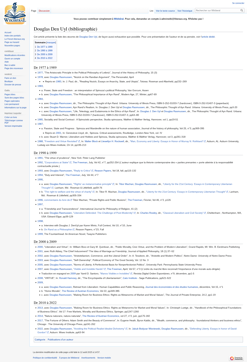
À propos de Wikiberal (69, 358)
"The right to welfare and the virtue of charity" (68, 191)
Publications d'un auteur (60, 339)
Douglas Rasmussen (61, 77)
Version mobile (104, 358)
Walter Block (91, 141)
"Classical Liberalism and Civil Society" (183, 213)
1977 (40, 72)
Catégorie (40, 339)
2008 (40, 278)
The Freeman (80, 162)
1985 (40, 119)
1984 (40, 99)
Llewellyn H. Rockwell (112, 141)
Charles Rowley (148, 213)
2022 (40, 328)
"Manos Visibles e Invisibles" (115, 273)
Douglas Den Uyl (88, 36)
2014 (40, 316)
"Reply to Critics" (82, 170)
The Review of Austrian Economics (80, 291)
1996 (40, 200)
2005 (40, 264)
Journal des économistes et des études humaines (171, 287)
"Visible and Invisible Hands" (88, 269)
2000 (40, 247)
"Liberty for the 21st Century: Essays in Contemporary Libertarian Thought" (186, 191)
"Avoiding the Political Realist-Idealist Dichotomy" (99, 328)
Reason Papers (103, 170)
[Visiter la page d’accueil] (14, 13)
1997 (40, 204)
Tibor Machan (126, 184)
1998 (40, 221)
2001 (58, 133)
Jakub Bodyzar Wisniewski (146, 328)
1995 (40, 179)
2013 (40, 307)
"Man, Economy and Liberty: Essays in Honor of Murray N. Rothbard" (166, 141)
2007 (40, 269)
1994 (40, 175)
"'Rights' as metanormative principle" (92, 184)
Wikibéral (119, 19)
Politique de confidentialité (45, 358)
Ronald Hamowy (67, 278)
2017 (40, 320)
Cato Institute (130, 278)
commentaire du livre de (57, 200)
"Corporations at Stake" (56, 162)
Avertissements (88, 358)
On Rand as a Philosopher (58, 229)
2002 (40, 255)
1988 (40, 141)
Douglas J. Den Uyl (150, 111)
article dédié (208, 36)
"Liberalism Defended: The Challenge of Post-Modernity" (103, 213)
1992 (40, 162)
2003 (40, 260)
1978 (40, 77)
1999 (40, 234)
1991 (40, 158)
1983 (58, 81)
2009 (73, 273)
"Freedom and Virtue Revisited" (61, 141)
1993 (40, 170)
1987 (40, 124)
